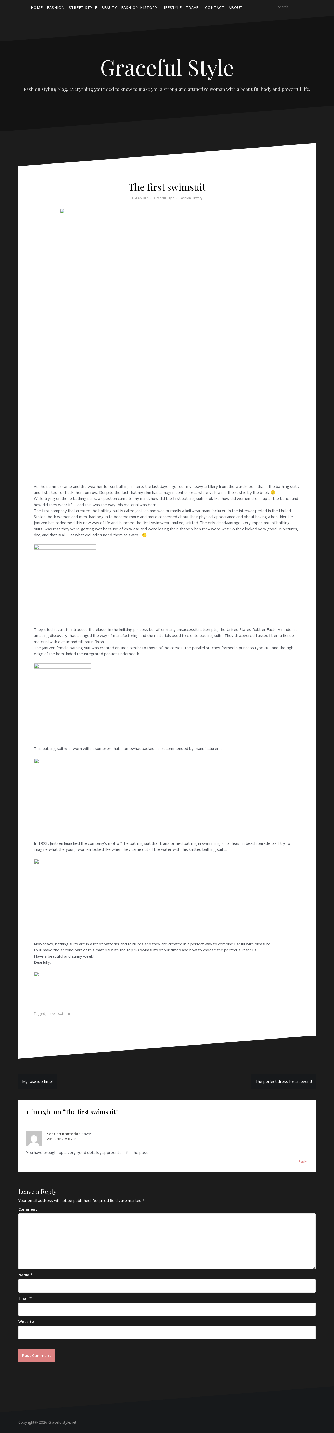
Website (26, 1321)
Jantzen (51, 1013)
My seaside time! (37, 1081)
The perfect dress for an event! (283, 1081)
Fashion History (191, 198)
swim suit (65, 1013)
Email (25, 1298)
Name (25, 1274)
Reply (303, 1161)
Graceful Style (167, 67)
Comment (27, 1209)
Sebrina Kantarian (64, 1133)
